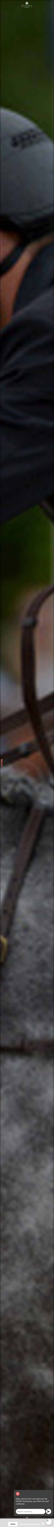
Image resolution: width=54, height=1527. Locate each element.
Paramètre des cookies (30, 1524)
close (12, 1524)
